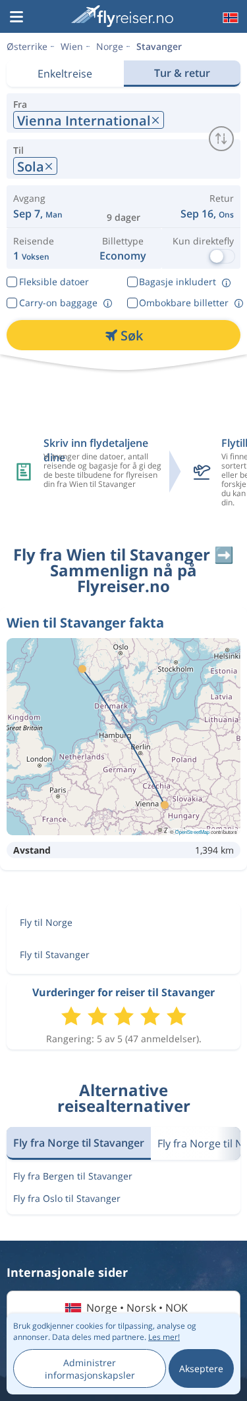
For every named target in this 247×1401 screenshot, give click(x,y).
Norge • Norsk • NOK (137, 1307)
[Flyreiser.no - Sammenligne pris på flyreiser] (122, 16)
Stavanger (159, 46)
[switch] (221, 138)
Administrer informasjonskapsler (90, 1368)
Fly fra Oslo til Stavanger (67, 1198)
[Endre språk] (229, 17)
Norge (109, 46)
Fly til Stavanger (55, 954)
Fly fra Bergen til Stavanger (72, 1176)
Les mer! (164, 1337)
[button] (16, 17)
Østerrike (27, 46)
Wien (72, 46)
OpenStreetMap (192, 831)
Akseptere (201, 1368)
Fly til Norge (46, 922)
